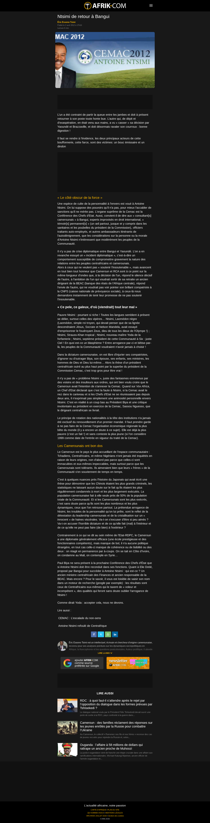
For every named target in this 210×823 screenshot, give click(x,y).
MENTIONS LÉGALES (114, 813)
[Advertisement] (105, 102)
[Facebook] (94, 634)
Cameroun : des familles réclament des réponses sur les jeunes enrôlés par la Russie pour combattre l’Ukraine (116, 726)
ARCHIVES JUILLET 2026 (96, 816)
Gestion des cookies (116, 816)
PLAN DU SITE (113, 810)
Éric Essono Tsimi (66, 22)
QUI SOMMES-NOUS (95, 813)
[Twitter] (101, 634)
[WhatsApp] (108, 634)
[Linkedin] (115, 634)
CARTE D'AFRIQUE (98, 810)
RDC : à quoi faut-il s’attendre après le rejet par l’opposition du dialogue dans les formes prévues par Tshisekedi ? (116, 704)
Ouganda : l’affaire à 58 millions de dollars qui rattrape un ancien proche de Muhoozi (111, 746)
